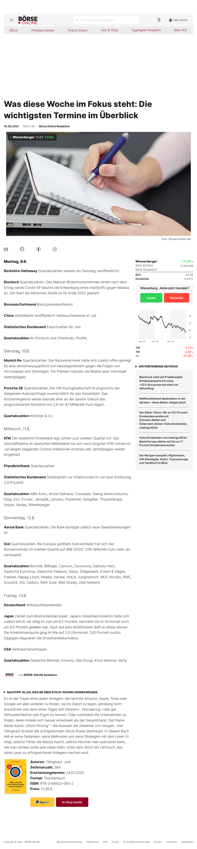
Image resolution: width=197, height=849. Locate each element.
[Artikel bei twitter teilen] (54, 249)
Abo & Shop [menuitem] (109, 30)
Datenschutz (92, 842)
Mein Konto (180, 20)
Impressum (171, 842)
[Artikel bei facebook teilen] (38, 249)
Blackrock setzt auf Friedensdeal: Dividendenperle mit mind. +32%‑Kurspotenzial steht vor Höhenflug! (161, 382)
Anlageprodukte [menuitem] (42, 30)
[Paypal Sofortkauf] (42, 802)
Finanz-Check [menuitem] (77, 30)
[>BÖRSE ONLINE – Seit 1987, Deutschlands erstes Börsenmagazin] (28, 20)
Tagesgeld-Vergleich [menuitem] (146, 30)
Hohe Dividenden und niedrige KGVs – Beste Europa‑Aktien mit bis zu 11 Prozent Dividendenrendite (164, 441)
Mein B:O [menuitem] (180, 30)
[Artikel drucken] (22, 249)
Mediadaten (187, 842)
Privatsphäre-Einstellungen (136, 842)
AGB (105, 842)
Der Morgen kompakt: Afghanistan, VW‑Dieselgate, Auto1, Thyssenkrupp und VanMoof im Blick (163, 459)
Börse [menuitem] (14, 30)
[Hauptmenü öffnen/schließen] (11, 20)
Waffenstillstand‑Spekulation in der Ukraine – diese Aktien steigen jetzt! (162, 400)
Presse (115, 842)
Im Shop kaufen (72, 802)
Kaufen (151, 297)
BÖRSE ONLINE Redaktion (40, 674)
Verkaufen (176, 297)
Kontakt (158, 842)
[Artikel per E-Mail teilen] (6, 249)
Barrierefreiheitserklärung (69, 842)
